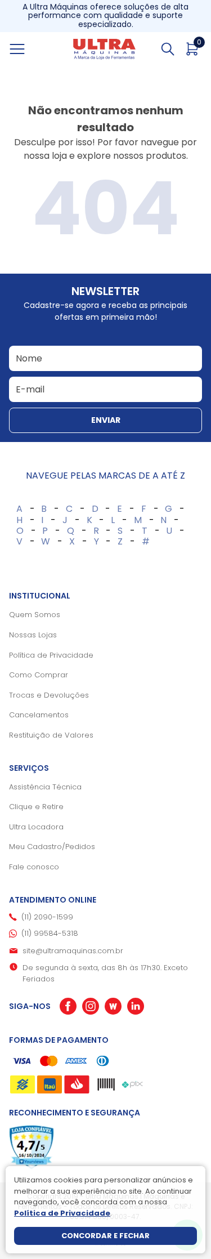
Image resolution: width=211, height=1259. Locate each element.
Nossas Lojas (33, 635)
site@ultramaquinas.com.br (73, 950)
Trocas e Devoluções (49, 695)
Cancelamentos (39, 714)
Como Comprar (38, 674)
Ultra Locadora (36, 827)
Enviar (105, 420)
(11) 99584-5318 (49, 933)
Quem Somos (34, 614)
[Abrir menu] (30, 49)
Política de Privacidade (51, 655)
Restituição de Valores (51, 735)
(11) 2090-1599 (47, 917)
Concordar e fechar (105, 1235)
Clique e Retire (36, 806)
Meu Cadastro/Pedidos (52, 846)
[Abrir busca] (167, 49)
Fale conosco (34, 866)
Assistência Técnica (45, 787)
